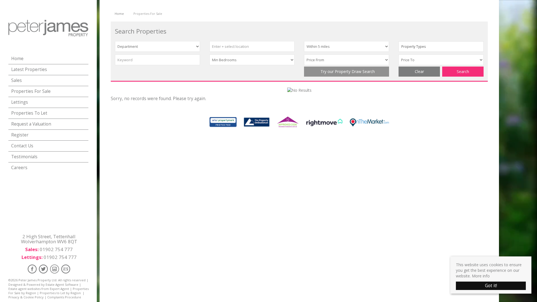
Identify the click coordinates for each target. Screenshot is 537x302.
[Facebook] (32, 269)
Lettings (19, 102)
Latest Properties (29, 69)
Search (463, 71)
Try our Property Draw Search (346, 71)
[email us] (65, 269)
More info (481, 276)
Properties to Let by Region (60, 293)
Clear (419, 71)
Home (17, 59)
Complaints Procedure (64, 297)
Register (20, 135)
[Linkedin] (54, 269)
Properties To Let (29, 113)
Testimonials (24, 157)
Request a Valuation (31, 124)
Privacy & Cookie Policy (26, 297)
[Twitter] (43, 269)
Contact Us (22, 146)
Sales (16, 80)
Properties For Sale (31, 91)
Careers (19, 168)
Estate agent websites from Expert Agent (38, 289)
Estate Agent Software (62, 284)
